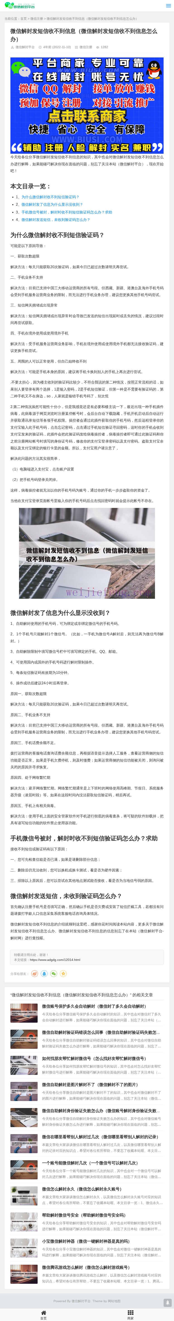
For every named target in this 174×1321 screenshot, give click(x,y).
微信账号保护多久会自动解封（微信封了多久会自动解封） (95, 1006)
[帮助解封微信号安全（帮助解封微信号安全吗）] (24, 1222)
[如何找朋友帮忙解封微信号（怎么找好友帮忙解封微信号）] (24, 1065)
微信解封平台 (25, 47)
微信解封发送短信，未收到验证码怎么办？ (56, 220)
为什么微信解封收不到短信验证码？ (51, 197)
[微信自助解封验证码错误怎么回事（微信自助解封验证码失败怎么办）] (24, 1039)
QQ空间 (63, 973)
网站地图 (114, 1301)
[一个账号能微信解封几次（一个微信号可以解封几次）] (24, 1169)
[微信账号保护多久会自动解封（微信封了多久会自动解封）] (24, 1013)
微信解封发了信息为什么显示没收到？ (52, 204)
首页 (23, 18)
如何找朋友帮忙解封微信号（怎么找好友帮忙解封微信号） (95, 1058)
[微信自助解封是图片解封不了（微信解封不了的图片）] (24, 1091)
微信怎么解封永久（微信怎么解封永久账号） (83, 1189)
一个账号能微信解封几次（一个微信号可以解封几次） (91, 1163)
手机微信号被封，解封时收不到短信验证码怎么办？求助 (67, 212)
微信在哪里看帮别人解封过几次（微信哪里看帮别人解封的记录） (101, 1137)
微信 (53, 973)
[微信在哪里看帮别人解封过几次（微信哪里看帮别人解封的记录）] (24, 1143)
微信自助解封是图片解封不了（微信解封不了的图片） (91, 1084)
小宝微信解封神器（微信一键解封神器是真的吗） (87, 1241)
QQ (44, 973)
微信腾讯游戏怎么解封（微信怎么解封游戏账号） (87, 1267)
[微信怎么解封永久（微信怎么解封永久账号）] (24, 1195)
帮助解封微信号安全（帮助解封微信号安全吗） (85, 1215)
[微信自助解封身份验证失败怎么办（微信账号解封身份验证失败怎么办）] (24, 1117)
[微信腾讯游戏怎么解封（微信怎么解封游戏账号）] (24, 1274)
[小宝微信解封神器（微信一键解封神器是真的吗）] (24, 1248)
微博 (34, 973)
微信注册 (36, 18)
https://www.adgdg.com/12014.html (55, 960)
